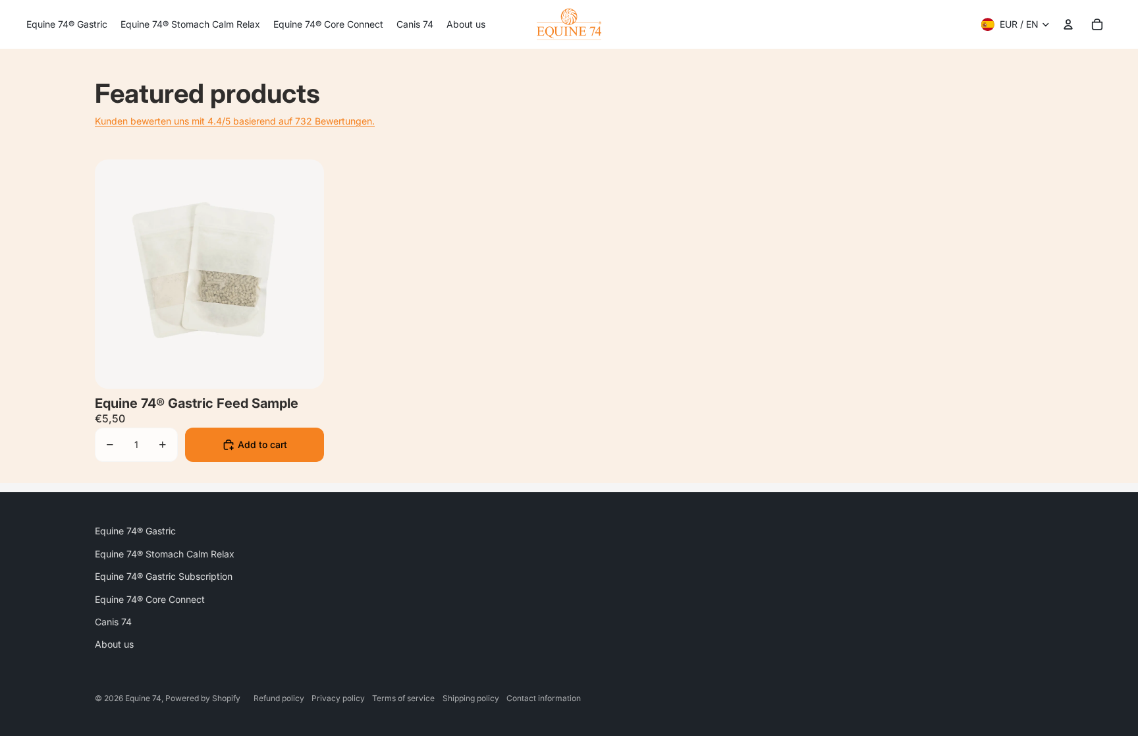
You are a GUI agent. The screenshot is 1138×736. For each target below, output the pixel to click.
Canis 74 (113, 621)
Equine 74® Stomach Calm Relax (164, 553)
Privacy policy (338, 698)
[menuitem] (66, 24)
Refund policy (279, 698)
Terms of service (403, 698)
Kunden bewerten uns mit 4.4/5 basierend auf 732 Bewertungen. (235, 121)
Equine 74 (143, 698)
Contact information (543, 698)
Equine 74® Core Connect (150, 599)
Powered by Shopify (202, 698)
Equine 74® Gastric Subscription (163, 576)
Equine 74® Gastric (135, 530)
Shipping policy (471, 698)
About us (114, 644)
